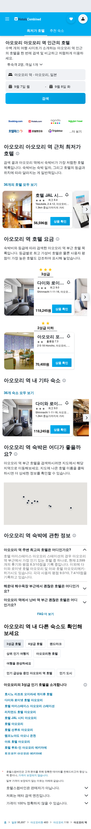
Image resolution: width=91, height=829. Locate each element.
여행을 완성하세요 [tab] (19, 663)
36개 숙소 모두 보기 (19, 392)
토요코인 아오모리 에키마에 (23, 753)
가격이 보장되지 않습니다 (33, 775)
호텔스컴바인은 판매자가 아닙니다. (33, 787)
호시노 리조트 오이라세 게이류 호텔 (28, 694)
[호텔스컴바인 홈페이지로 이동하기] (27, 18)
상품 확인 (60, 221)
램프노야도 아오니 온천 (20, 735)
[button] (7, 19)
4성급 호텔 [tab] (35, 644)
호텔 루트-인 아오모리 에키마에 (26, 747)
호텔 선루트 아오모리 (19, 729)
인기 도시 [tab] (65, 673)
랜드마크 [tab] (56, 644)
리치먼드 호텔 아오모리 (20, 712)
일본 (14, 822)
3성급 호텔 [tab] (14, 644)
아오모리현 (36, 822)
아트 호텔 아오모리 (17, 741)
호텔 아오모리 (14, 723)
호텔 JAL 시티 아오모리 (21, 718)
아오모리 (58, 822)
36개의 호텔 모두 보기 (20, 184)
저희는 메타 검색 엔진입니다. (28, 795)
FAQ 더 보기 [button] (45, 614)
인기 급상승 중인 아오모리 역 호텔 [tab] (29, 673)
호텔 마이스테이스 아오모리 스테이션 (30, 706)
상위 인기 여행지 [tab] (18, 653)
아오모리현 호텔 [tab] (47, 653)
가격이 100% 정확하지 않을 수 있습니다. (37, 803)
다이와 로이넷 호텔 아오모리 (24, 700)
